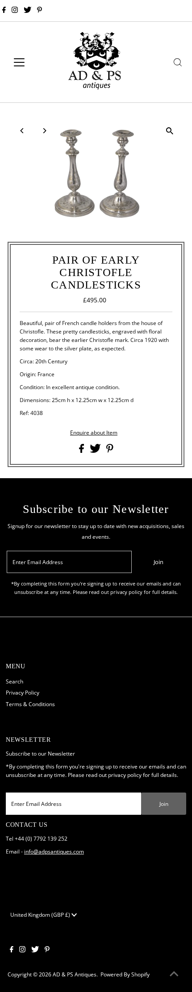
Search (14, 681)
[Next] (44, 131)
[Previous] (22, 131)
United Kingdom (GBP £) (40, 914)
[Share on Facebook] (82, 450)
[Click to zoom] (170, 131)
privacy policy (125, 774)
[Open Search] (178, 62)
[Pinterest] (39, 10)
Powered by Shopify (125, 974)
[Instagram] (14, 10)
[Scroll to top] (174, 974)
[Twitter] (27, 10)
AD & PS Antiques (74, 974)
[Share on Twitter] (96, 450)
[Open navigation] (28, 62)
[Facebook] (4, 10)
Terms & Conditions (30, 703)
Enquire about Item (93, 432)
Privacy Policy (22, 692)
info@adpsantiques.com (54, 851)
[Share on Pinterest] (109, 450)
